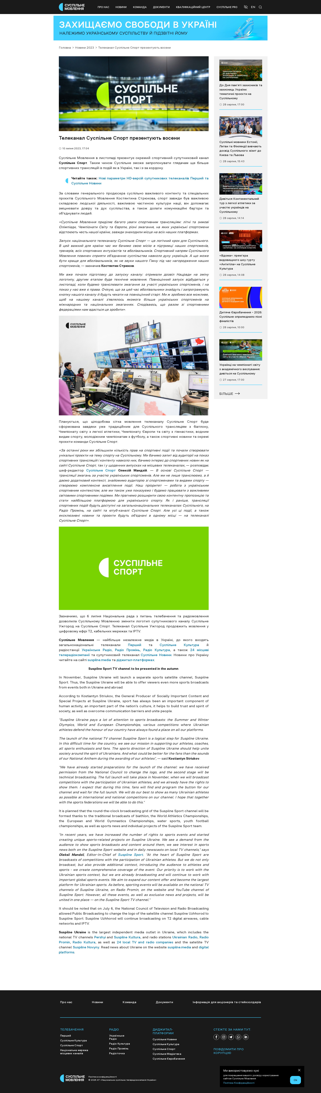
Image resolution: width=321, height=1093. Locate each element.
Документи (161, 7)
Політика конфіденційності (102, 1077)
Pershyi (100, 937)
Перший (134, 645)
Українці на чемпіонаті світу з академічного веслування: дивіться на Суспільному (239, 369)
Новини (121, 7)
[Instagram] (224, 1037)
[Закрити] (299, 1070)
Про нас (103, 7)
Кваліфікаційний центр (193, 7)
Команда (140, 7)
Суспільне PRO (227, 7)
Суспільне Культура (179, 645)
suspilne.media (99, 660)
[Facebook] (216, 1037)
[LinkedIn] (246, 1037)
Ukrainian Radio (184, 937)
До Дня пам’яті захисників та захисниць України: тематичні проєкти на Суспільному (240, 92)
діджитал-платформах (135, 660)
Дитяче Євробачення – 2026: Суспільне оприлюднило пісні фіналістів (240, 317)
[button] (246, 7)
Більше (226, 393)
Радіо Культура (156, 650)
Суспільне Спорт (101, 470)
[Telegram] (231, 1037)
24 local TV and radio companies (145, 942)
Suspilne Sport (130, 854)
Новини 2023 (84, 47)
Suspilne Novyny (86, 947)
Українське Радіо (97, 650)
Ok (295, 1080)
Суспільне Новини (156, 655)
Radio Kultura (84, 942)
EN (253, 7)
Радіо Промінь (127, 650)
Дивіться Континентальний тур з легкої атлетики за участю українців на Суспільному (239, 205)
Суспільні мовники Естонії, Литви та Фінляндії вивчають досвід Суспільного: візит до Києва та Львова (240, 148)
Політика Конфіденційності (238, 1083)
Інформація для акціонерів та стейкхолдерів (227, 1002)
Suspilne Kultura (126, 937)
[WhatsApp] (238, 1037)
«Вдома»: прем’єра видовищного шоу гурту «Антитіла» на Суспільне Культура (237, 262)
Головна (65, 47)
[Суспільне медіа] (240, 70)
